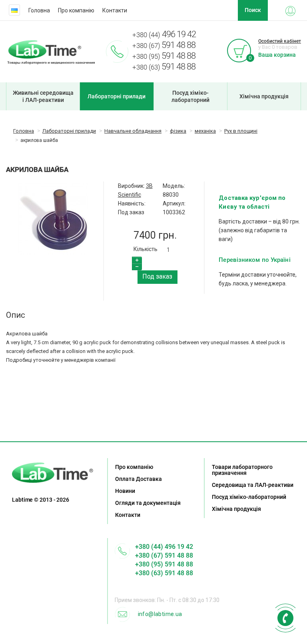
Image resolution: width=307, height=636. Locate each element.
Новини (125, 491)
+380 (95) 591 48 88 (164, 564)
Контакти (114, 10)
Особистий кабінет (279, 41)
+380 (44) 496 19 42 (164, 546)
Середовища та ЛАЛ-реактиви (252, 485)
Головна (39, 10)
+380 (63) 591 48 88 (164, 573)
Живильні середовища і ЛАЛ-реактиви (43, 96)
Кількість (145, 249)
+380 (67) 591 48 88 (164, 555)
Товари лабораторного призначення (242, 470)
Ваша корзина (277, 55)
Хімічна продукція (264, 96)
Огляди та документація (148, 503)
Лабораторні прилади (117, 96)
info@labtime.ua (160, 614)
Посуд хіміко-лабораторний (190, 96)
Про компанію (76, 10)
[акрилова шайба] (52, 219)
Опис (15, 315)
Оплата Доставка (138, 479)
